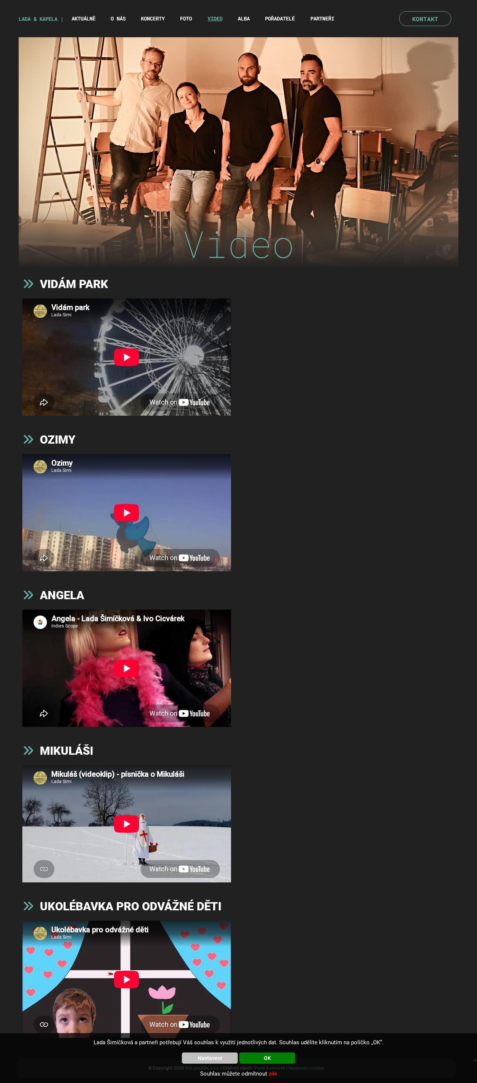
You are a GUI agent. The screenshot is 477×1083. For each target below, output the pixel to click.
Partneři (322, 18)
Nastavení (210, 1058)
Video (215, 18)
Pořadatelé (280, 18)
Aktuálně (83, 18)
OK (267, 1058)
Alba (244, 18)
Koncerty (153, 18)
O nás (118, 18)
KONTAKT (425, 19)
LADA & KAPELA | (41, 18)
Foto (186, 18)
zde (273, 1074)
